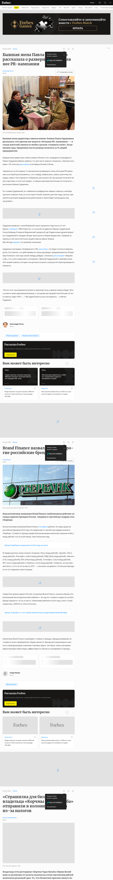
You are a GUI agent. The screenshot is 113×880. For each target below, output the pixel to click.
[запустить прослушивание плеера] (64, 43)
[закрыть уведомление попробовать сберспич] (64, 49)
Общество (44, 382)
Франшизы (35, 7)
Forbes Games (10, 7)
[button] (110, 2)
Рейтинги (25, 7)
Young (80, 7)
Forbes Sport (8, 382)
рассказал (43, 243)
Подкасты (45, 7)
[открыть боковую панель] (100, 2)
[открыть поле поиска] (105, 2)
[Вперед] (78, 306)
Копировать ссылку (66, 66)
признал (16, 236)
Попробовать (51, 59)
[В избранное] (35, 382)
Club (96, 7)
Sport (74, 7)
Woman (66, 7)
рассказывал (58, 249)
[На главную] (6, 3)
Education (88, 7)
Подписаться (10, 349)
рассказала (24, 158)
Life (60, 7)
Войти (92, 3)
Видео (54, 7)
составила (43, 520)
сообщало (13, 223)
